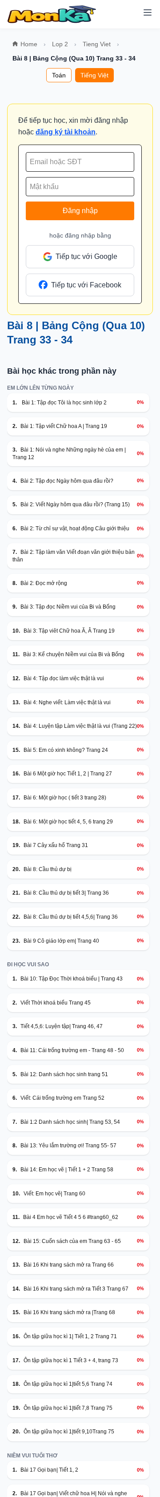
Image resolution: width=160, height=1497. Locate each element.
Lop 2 (60, 44)
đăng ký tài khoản (66, 132)
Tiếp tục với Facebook (86, 285)
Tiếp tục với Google (86, 256)
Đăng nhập (80, 210)
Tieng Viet (97, 44)
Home (28, 44)
